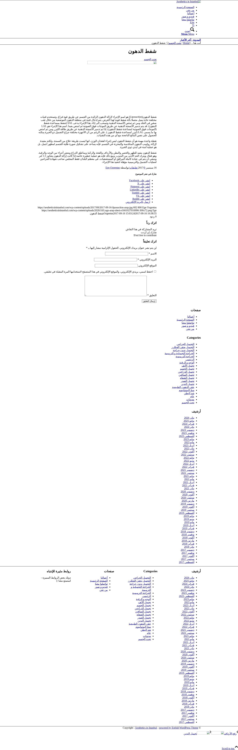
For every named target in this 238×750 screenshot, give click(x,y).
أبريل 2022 (188, 463)
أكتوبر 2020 (188, 494)
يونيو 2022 (189, 460)
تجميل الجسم (187, 368)
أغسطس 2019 (186, 513)
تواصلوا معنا (188, 322)
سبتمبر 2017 (187, 559)
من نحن (190, 329)
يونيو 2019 (189, 519)
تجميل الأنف (188, 365)
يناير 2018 (189, 546)
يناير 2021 (189, 488)
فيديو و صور (187, 325)
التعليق (152, 295)
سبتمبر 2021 (187, 473)
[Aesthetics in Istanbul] (188, 1)
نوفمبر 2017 (187, 553)
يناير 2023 (189, 448)
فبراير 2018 (188, 543)
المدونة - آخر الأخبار (190, 39)
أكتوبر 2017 (188, 556)
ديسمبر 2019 (187, 503)
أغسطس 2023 (186, 436)
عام (192, 396)
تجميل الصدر (187, 381)
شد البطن (189, 393)
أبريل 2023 (188, 445)
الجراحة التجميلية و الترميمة (179, 353)
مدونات (190, 399)
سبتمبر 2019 (187, 510)
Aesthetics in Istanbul (146, 727)
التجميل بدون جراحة (183, 350)
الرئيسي (190, 359)
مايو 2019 (189, 522)
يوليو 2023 (189, 439)
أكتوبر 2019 (188, 506)
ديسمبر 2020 (187, 491)
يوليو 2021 (189, 476)
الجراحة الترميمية (185, 356)
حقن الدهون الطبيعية (183, 387)
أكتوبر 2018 (188, 537)
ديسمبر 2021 (187, 470)
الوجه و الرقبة (186, 362)
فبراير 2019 (188, 528)
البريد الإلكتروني (147, 259)
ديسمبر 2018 (187, 531)
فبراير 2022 (188, 466)
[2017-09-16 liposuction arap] (122, 63)
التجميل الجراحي (185, 344)
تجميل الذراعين (186, 371)
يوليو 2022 (189, 457)
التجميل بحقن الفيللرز (182, 347)
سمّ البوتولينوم (186, 390)
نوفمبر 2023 (187, 433)
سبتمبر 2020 (187, 497)
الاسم (153, 253)
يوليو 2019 (189, 516)
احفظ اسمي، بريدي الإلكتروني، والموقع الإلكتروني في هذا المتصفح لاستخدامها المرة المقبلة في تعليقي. (98, 271)
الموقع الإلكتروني (147, 265)
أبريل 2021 (188, 482)
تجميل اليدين (187, 384)
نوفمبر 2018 (187, 534)
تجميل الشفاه (187, 378)
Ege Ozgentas (113, 167)
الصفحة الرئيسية (185, 319)
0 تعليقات (137, 167)
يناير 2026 (189, 417)
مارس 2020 (188, 500)
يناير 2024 (189, 427)
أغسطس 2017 (186, 562)
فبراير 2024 (188, 423)
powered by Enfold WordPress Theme (178, 727)
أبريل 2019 (188, 525)
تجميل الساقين (186, 374)
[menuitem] (115, 7)
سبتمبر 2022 (187, 454)
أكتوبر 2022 (188, 451)
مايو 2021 (189, 479)
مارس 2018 (188, 540)
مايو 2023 (189, 442)
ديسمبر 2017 (187, 549)
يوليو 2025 (189, 420)
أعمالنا (190, 316)
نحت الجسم (150, 59)
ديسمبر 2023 (187, 430)
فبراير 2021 (188, 485)
